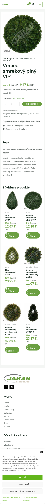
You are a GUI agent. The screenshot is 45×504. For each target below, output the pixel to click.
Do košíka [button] (10, 235)
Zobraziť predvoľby (22, 491)
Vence (26, 58)
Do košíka (32, 104)
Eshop (6, 403)
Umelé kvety (9, 409)
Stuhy (6, 423)
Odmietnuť (22, 484)
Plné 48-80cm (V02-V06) (13, 58)
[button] (41, 452)
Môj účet (7, 441)
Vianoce (7, 426)
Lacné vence (9, 420)
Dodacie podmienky (12, 448)
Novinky (7, 406)
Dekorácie (8, 413)
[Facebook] (6, 387)
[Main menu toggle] (39, 4)
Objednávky (9, 445)
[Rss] (12, 387)
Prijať (22, 477)
